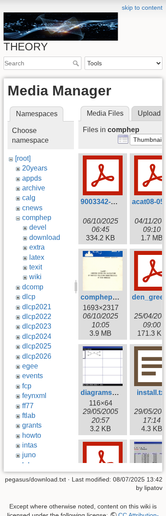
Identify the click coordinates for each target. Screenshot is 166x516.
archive (33, 188)
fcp (26, 386)
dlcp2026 (36, 356)
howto (31, 435)
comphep (36, 217)
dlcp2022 (36, 316)
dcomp (32, 287)
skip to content (142, 7)
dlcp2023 (36, 326)
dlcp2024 (36, 336)
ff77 (28, 406)
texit (35, 267)
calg (28, 197)
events (32, 375)
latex (36, 257)
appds (32, 178)
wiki (35, 277)
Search (77, 63)
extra (37, 247)
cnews (32, 208)
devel (37, 227)
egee (30, 366)
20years (34, 168)
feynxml (34, 395)
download (44, 237)
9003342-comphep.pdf (118, 201)
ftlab (28, 415)
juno (29, 455)
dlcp (28, 296)
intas (29, 445)
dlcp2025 (36, 346)
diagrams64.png (108, 392)
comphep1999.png (112, 297)
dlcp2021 (36, 307)
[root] (23, 158)
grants (32, 425)
